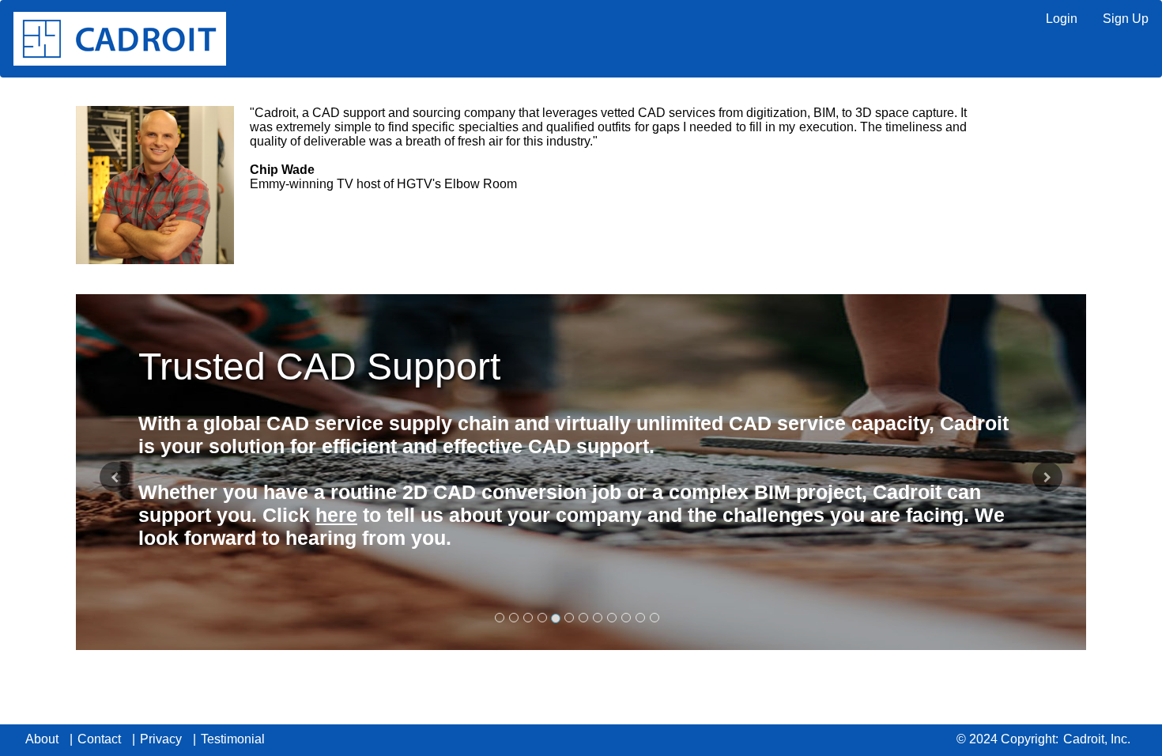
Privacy (161, 739)
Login (1061, 18)
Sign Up (1126, 18)
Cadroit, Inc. (1096, 739)
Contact (99, 739)
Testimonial (233, 739)
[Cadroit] (120, 39)
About (41, 739)
